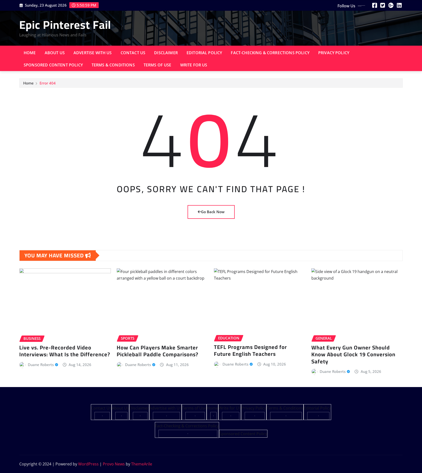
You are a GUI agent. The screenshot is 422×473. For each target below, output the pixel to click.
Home (30, 52)
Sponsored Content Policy (53, 65)
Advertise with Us (93, 52)
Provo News (114, 464)
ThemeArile (141, 464)
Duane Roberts (41, 364)
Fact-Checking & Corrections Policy (270, 52)
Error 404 (48, 83)
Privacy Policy (333, 52)
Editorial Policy (204, 52)
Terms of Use (157, 65)
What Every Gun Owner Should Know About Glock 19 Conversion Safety (353, 354)
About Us (55, 52)
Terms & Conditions (113, 65)
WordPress (88, 464)
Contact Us (133, 52)
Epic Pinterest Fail (65, 24)
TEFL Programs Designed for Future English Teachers (250, 350)
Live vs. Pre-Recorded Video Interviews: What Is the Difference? (64, 351)
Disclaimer (166, 52)
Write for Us (193, 65)
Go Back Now (212, 211)
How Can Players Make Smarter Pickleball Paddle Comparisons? (157, 351)
